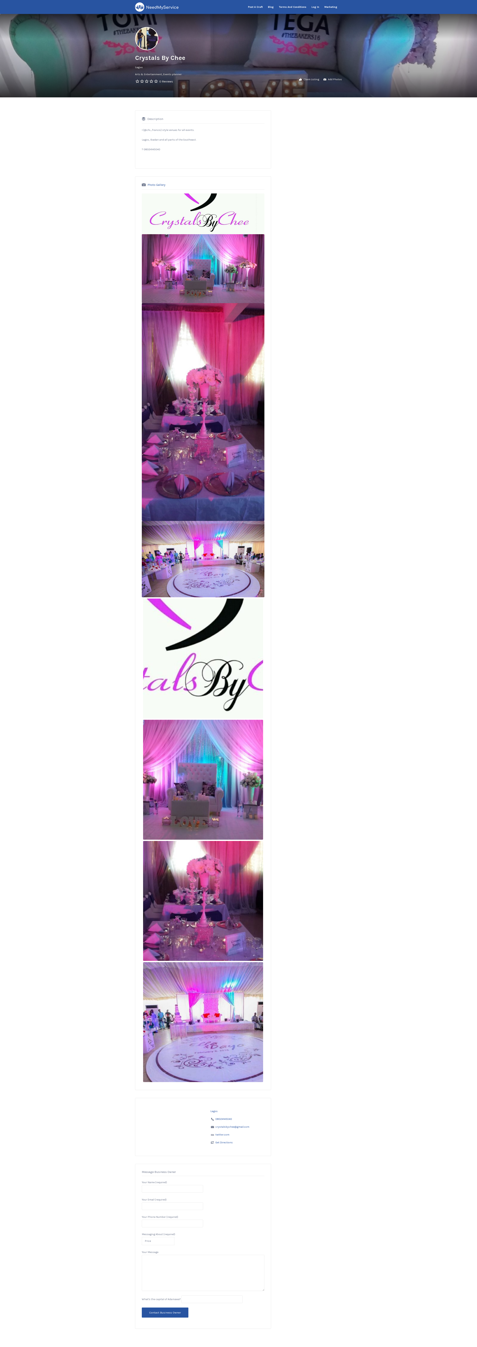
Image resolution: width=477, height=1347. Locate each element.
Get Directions (224, 1142)
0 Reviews (166, 81)
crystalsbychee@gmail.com (232, 1126)
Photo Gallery (156, 185)
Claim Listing (311, 79)
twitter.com (222, 1134)
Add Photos (334, 79)
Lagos (139, 67)
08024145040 (223, 1119)
